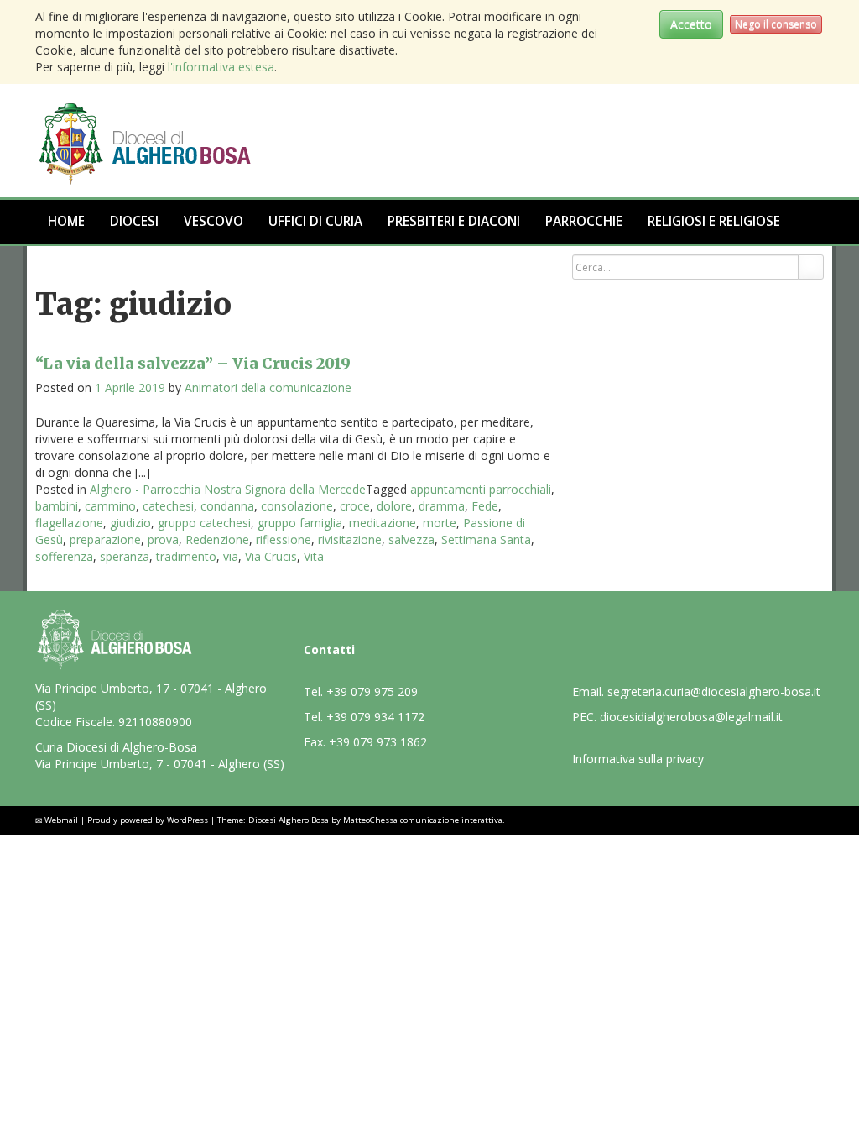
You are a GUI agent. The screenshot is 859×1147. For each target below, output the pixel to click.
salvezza (411, 539)
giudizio (130, 523)
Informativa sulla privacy (638, 759)
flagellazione (69, 523)
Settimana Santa (486, 539)
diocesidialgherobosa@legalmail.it (691, 717)
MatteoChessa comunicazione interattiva (422, 819)
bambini (56, 506)
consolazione (297, 506)
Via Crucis (271, 556)
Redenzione (217, 539)
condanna (227, 506)
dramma (442, 506)
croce (355, 506)
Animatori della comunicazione (268, 387)
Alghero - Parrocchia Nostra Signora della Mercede (228, 489)
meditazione (382, 523)
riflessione (283, 539)
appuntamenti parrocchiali (480, 489)
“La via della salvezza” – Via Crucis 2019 (193, 363)
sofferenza (64, 556)
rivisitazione (350, 539)
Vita (314, 556)
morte (439, 523)
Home (66, 221)
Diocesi (134, 221)
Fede (484, 506)
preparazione (105, 539)
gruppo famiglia (300, 523)
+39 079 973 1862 (378, 742)
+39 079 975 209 (372, 691)
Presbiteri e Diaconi (454, 221)
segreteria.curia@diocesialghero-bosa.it (713, 691)
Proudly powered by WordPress (147, 819)
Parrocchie (583, 221)
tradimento (186, 556)
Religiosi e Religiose (714, 221)
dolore (394, 506)
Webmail (61, 819)
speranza (124, 556)
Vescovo (213, 221)
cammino (110, 506)
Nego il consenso (776, 24)
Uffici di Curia (315, 221)
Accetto (691, 24)
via (230, 556)
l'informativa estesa (221, 67)
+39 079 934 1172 (375, 717)
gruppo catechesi (204, 523)
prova (163, 539)
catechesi (168, 506)
